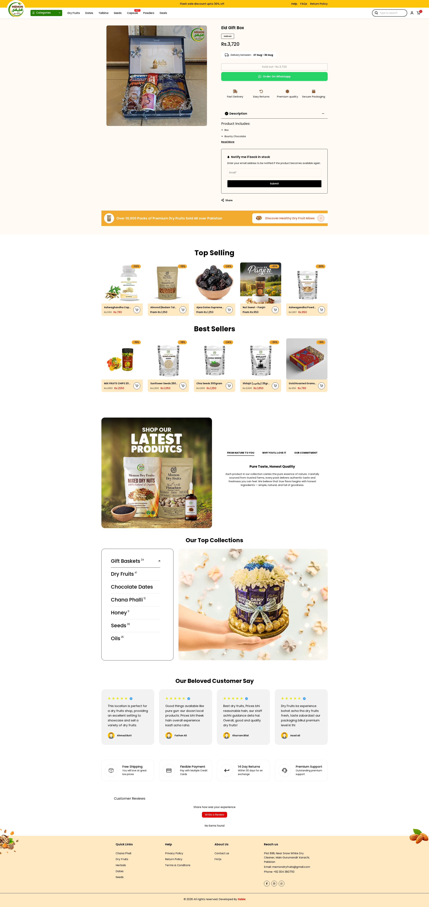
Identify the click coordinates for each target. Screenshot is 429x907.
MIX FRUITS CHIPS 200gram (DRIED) (118, 383)
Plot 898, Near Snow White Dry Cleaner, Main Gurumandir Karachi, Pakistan (287, 857)
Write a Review (214, 815)
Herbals (121, 865)
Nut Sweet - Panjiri (254, 307)
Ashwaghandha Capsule (118, 307)
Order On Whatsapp (277, 76)
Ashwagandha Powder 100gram (303, 307)
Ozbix (242, 899)
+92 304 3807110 (283, 872)
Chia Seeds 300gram (209, 383)
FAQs (303, 4)
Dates (120, 871)
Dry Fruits (122, 859)
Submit (274, 183)
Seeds (120, 877)
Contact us (221, 853)
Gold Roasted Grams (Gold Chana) (303, 383)
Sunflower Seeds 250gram (164, 383)
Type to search (388, 13)
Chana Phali (123, 853)
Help (294, 4)
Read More (227, 142)
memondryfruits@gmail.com (291, 867)
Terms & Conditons (177, 865)
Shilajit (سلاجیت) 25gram (256, 383)
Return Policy (319, 4)
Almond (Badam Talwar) (164, 307)
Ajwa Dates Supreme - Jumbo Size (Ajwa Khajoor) (210, 307)
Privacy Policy (174, 853)
